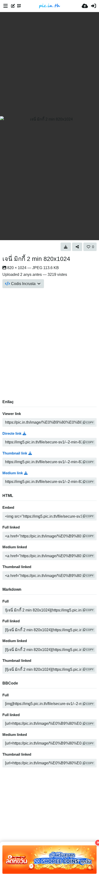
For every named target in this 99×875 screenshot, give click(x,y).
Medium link (12, 473)
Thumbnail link (14, 453)
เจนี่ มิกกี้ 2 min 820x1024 (36, 258)
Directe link (11, 433)
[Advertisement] (49, 64)
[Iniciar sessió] (93, 6)
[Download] (66, 247)
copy (89, 422)
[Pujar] (85, 6)
